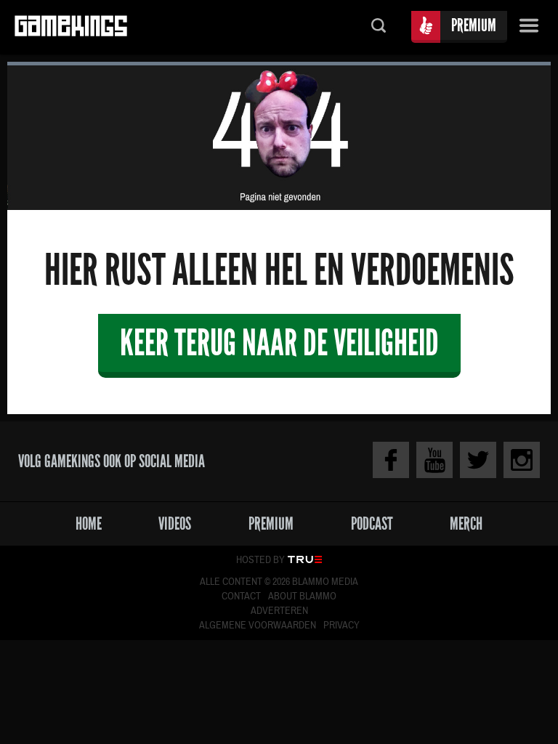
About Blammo (302, 596)
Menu (529, 27)
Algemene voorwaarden (257, 625)
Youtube (434, 460)
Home (89, 523)
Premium (473, 25)
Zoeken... (378, 27)
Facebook (391, 460)
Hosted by (260, 560)
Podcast (372, 523)
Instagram (522, 460)
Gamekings (71, 27)
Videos (174, 523)
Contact (241, 596)
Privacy (341, 625)
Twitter (478, 460)
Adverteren (279, 611)
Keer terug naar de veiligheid (279, 342)
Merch (466, 523)
